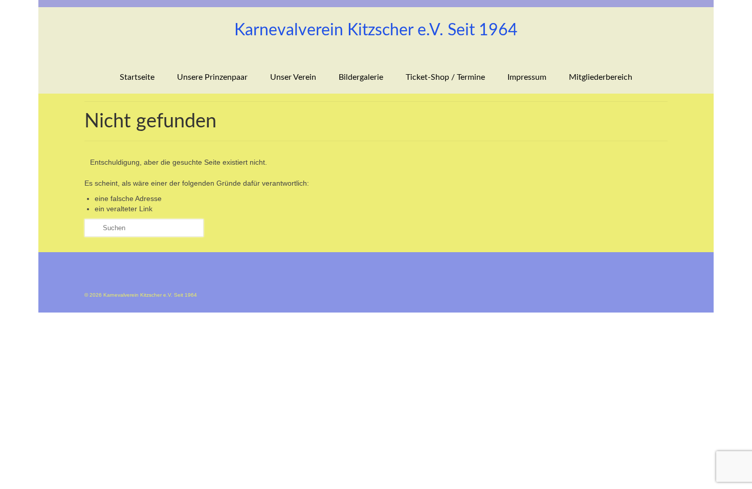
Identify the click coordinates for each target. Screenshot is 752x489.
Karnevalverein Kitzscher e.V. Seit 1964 (376, 30)
